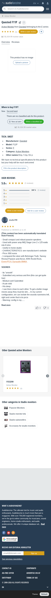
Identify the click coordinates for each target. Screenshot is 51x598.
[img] (7, 31)
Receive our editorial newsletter (16, 547)
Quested (22, 27)
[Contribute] (41, 32)
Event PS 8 (6, 262)
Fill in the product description (15, 168)
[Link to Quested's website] (19, 22)
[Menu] (47, 9)
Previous (2, 375)
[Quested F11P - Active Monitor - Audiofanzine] (11, 3)
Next (47, 375)
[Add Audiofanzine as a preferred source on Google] (10, 539)
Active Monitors (22, 151)
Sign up (34, 553)
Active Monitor (7, 27)
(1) (16, 32)
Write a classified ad (34, 122)
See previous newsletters (12, 559)
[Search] (4, 9)
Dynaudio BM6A (19, 262)
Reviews (15, 42)
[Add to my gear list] (24, 22)
